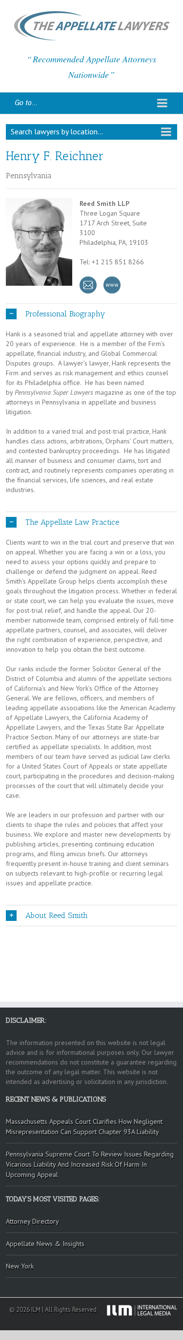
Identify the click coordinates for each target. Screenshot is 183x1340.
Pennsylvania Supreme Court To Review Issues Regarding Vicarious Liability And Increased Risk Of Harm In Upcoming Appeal (90, 1164)
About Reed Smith (56, 915)
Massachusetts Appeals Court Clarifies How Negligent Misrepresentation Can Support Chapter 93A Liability (84, 1126)
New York (20, 1266)
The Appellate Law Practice (72, 522)
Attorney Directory (32, 1221)
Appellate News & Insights (45, 1243)
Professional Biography (65, 313)
